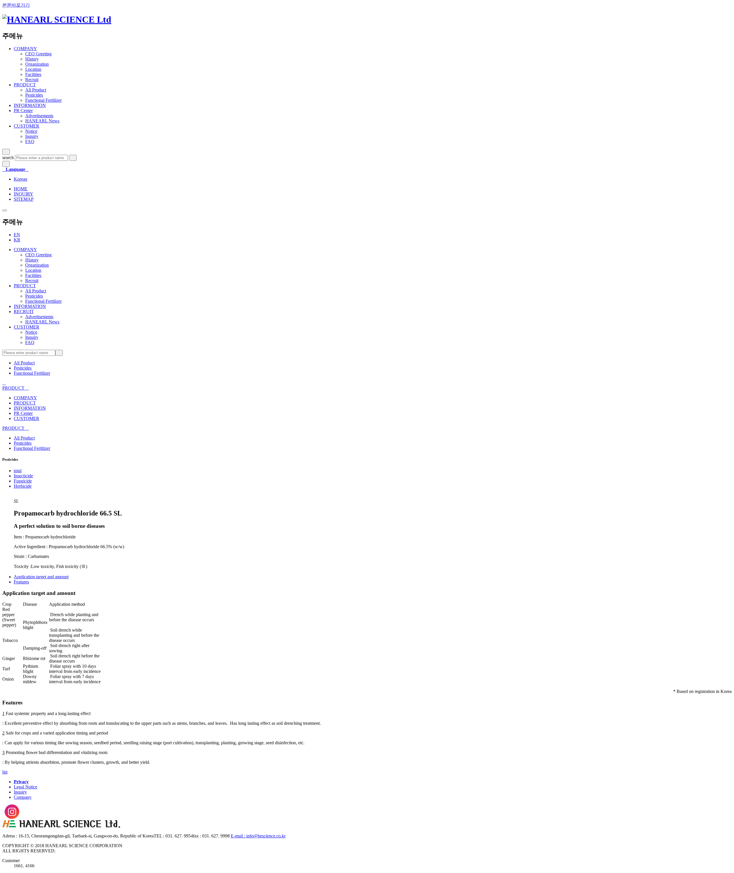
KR (17, 239)
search (8, 157)
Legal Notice (25, 786)
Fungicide (23, 481)
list (4, 772)
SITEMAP (24, 199)
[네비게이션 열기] (4, 210)
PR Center (23, 110)
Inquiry (20, 792)
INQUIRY (23, 194)
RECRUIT (24, 311)
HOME (21, 188)
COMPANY (25, 48)
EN (17, 234)
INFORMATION (30, 105)
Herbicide (23, 486)
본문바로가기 (16, 5)
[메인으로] (56, 19)
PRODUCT (25, 84)
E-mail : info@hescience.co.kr (258, 835)
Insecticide (23, 475)
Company (23, 797)
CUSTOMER (26, 126)
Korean (20, 179)
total (18, 470)
